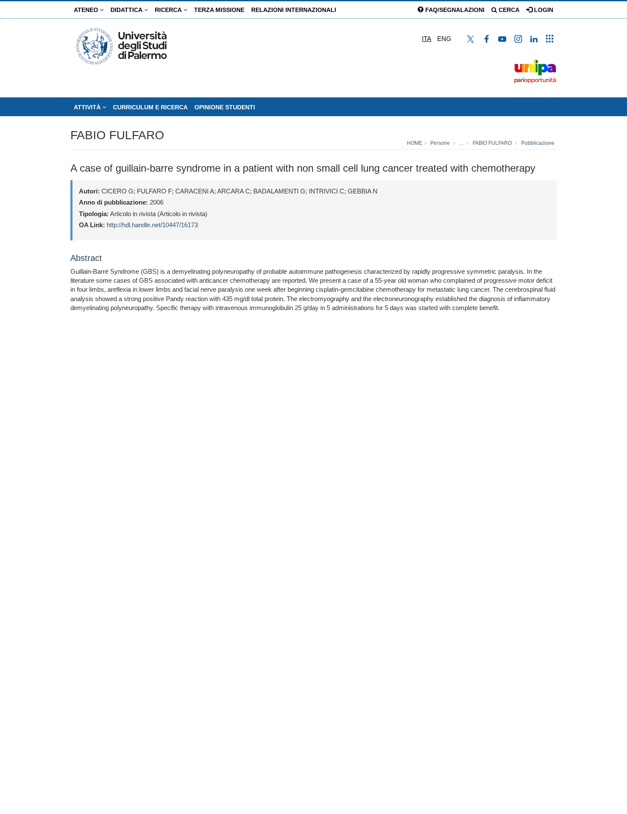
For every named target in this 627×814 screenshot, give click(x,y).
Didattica (127, 9)
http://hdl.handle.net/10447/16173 (152, 224)
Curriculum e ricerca (150, 107)
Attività (88, 107)
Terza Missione (219, 9)
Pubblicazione (537, 143)
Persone (440, 143)
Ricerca (169, 9)
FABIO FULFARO (117, 135)
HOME (414, 143)
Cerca (508, 9)
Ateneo (87, 9)
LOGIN (542, 9)
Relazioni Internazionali (293, 9)
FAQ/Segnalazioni (454, 9)
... (461, 143)
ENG (444, 38)
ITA (426, 38)
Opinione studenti (224, 107)
